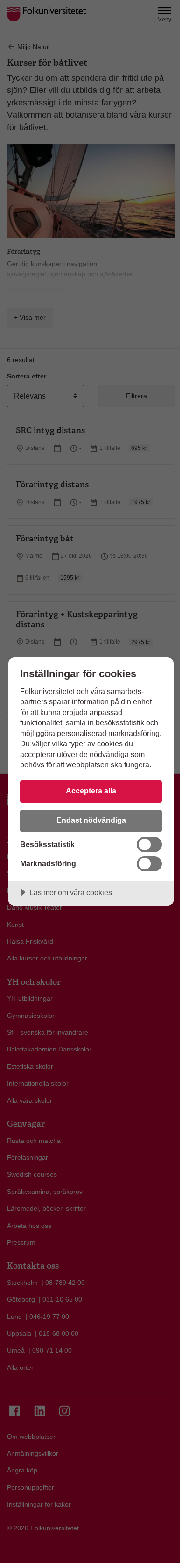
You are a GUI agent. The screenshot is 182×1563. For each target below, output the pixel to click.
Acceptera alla (91, 790)
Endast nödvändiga (91, 820)
